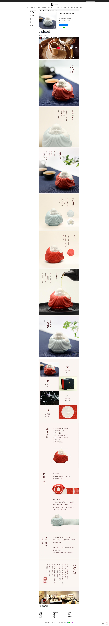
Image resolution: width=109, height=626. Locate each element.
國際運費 (31, 25)
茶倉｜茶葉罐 (32, 15)
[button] (30, 7)
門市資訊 (81, 7)
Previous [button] (39, 32)
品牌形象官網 (73, 7)
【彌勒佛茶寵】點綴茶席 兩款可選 (52, 10)
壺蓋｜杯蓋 (31, 19)
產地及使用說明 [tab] (50, 35)
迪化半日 (77, 7)
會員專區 (54, 613)
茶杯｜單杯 (31, 11)
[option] (48, 21)
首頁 (27, 7)
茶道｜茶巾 (31, 18)
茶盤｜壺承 (31, 16)
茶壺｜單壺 (31, 9)
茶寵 (30, 21)
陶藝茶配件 (31, 22)
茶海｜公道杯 (32, 12)
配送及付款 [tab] (44, 35)
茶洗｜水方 (31, 14)
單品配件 (43, 10)
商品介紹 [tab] (40, 35)
